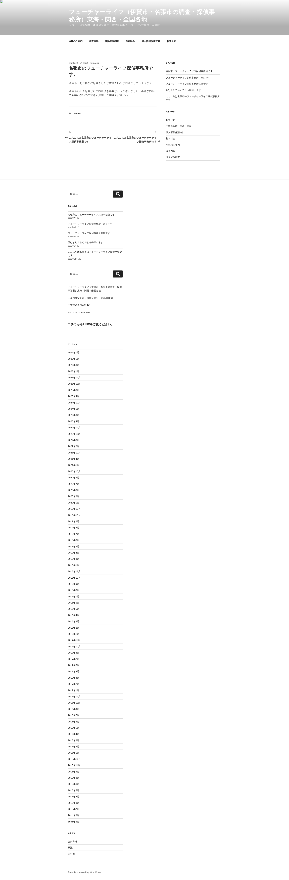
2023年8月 (73, 415)
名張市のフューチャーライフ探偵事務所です (189, 71)
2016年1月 (73, 752)
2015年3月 (73, 803)
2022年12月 (74, 427)
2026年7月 (73, 352)
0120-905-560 (82, 312)
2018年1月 (73, 634)
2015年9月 (73, 771)
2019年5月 (73, 546)
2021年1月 (73, 465)
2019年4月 (73, 552)
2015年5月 (73, 790)
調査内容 (94, 41)
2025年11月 (74, 383)
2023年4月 (73, 421)
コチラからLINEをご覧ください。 (91, 324)
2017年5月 (73, 665)
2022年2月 (73, 446)
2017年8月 (73, 652)
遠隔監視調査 (112, 41)
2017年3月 (73, 677)
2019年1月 (73, 565)
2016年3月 (73, 740)
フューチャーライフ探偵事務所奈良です (187, 83)
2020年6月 (73, 490)
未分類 (71, 853)
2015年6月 (73, 784)
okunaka (94, 63)
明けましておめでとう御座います (183, 90)
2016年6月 (73, 721)
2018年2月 (73, 627)
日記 (70, 847)
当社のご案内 (76, 41)
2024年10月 (74, 402)
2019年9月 (73, 521)
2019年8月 (73, 527)
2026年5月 (73, 358)
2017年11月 (74, 640)
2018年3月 (73, 621)
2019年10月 (74, 515)
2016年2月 (73, 746)
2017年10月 (74, 646)
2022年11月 (74, 434)
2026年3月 (73, 365)
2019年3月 (73, 559)
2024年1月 (73, 408)
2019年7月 (73, 534)
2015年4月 (73, 796)
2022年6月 (73, 440)
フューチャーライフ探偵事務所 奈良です (188, 77)
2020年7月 (73, 484)
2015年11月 (74, 765)
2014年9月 (73, 815)
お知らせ (77, 113)
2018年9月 (73, 584)
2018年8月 (73, 590)
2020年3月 (73, 496)
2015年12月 (74, 759)
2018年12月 (74, 571)
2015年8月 (73, 777)
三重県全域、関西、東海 (178, 126)
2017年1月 (73, 690)
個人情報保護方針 (150, 41)
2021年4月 (73, 458)
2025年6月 (73, 390)
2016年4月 (73, 734)
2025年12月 (74, 377)
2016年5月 (73, 727)
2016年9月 (73, 709)
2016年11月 (74, 702)
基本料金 (130, 41)
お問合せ (171, 41)
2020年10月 (74, 471)
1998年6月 (73, 821)
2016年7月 (73, 715)
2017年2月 (73, 684)
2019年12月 (74, 508)
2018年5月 (73, 609)
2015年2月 (73, 809)
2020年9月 (73, 477)
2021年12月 (74, 452)
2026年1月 (73, 371)
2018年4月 (73, 615)
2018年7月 (73, 596)
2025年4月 (73, 396)
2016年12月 (74, 696)
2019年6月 (73, 540)
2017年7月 (73, 659)
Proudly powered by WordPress (84, 872)
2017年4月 (73, 671)
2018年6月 (73, 602)
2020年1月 (73, 502)
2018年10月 (74, 577)
